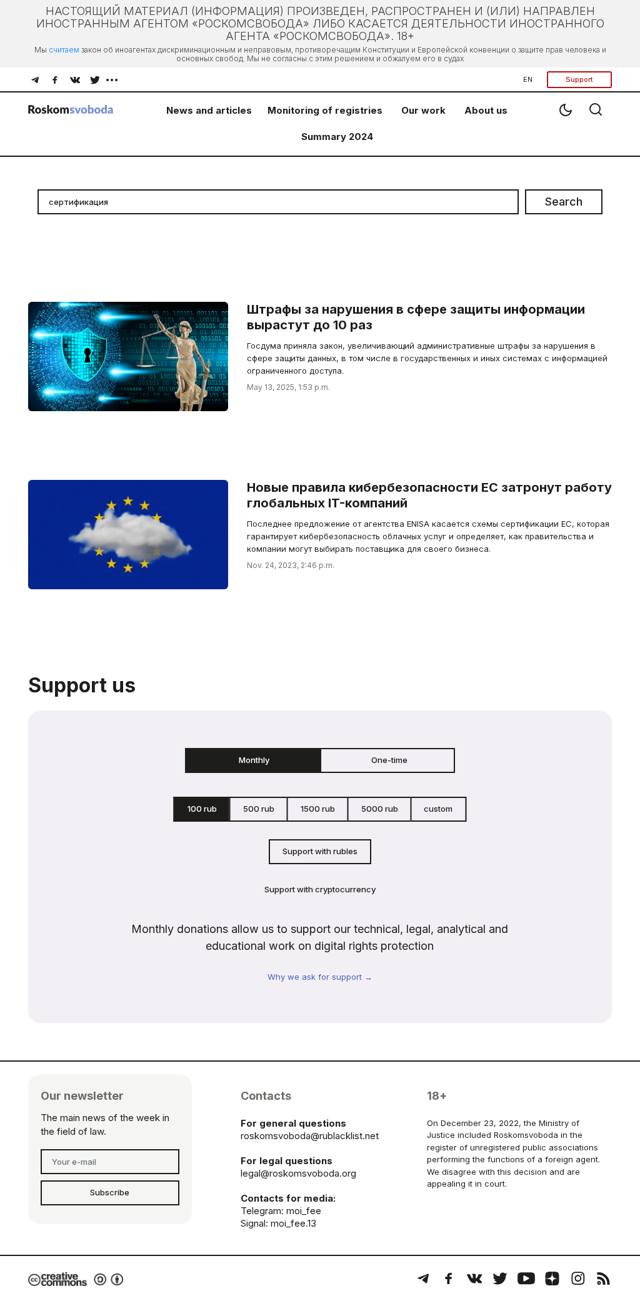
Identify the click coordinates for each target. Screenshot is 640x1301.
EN (527, 79)
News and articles (209, 110)
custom (438, 809)
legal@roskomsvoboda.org (298, 1173)
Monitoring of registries (325, 110)
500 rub (258, 809)
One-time (389, 760)
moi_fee (303, 1211)
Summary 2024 (337, 136)
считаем (64, 49)
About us (486, 110)
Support (579, 79)
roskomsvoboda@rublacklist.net (310, 1136)
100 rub (202, 809)
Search (563, 201)
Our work (423, 110)
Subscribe (109, 1192)
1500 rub (318, 809)
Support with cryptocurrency (320, 889)
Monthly (254, 760)
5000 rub (379, 809)
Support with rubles (320, 851)
